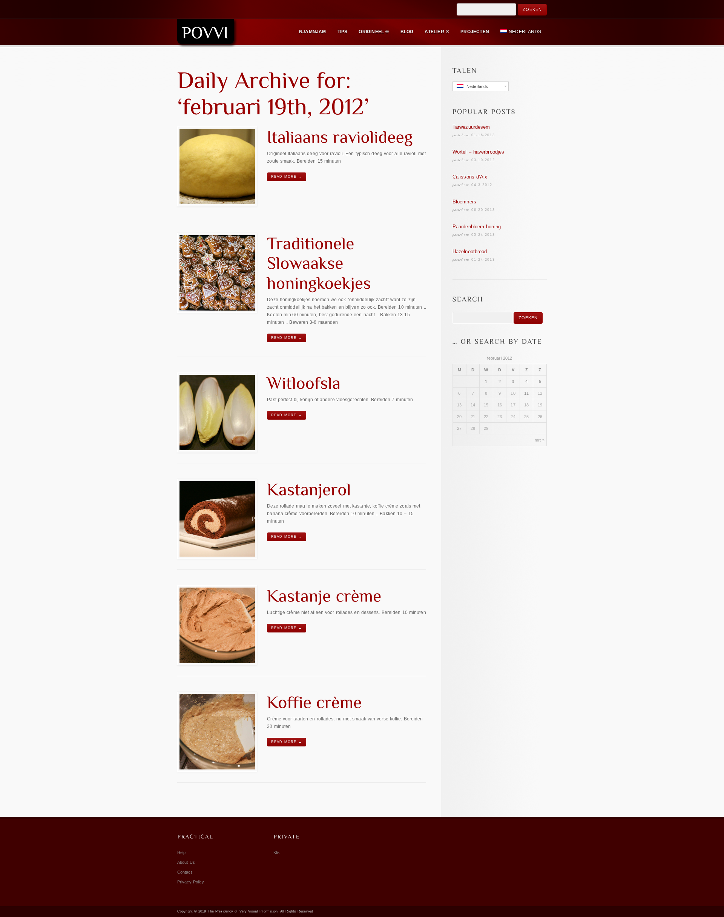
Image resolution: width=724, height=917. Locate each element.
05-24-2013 (483, 235)
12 (540, 393)
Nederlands (525, 31)
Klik (276, 852)
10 (513, 393)
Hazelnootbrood (469, 251)
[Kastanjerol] (217, 519)
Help (181, 852)
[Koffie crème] (217, 732)
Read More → (286, 176)
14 (473, 405)
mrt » (540, 440)
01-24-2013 (483, 260)
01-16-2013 (483, 135)
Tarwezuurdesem (471, 127)
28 (473, 428)
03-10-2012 (483, 160)
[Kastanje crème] (217, 625)
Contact (184, 872)
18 (526, 405)
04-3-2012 (481, 185)
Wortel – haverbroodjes (478, 152)
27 (459, 428)
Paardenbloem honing (476, 226)
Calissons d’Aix (470, 177)
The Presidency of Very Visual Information (243, 911)
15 (486, 405)
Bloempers (464, 202)
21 (473, 416)
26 (540, 416)
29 (486, 428)
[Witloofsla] (217, 412)
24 (513, 416)
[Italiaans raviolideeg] (217, 166)
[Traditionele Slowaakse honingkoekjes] (217, 273)
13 (459, 405)
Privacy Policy (190, 882)
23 (499, 416)
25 (526, 416)
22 (486, 416)
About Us (186, 862)
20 (459, 416)
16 (499, 405)
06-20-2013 (483, 210)
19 (540, 405)
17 (513, 405)
